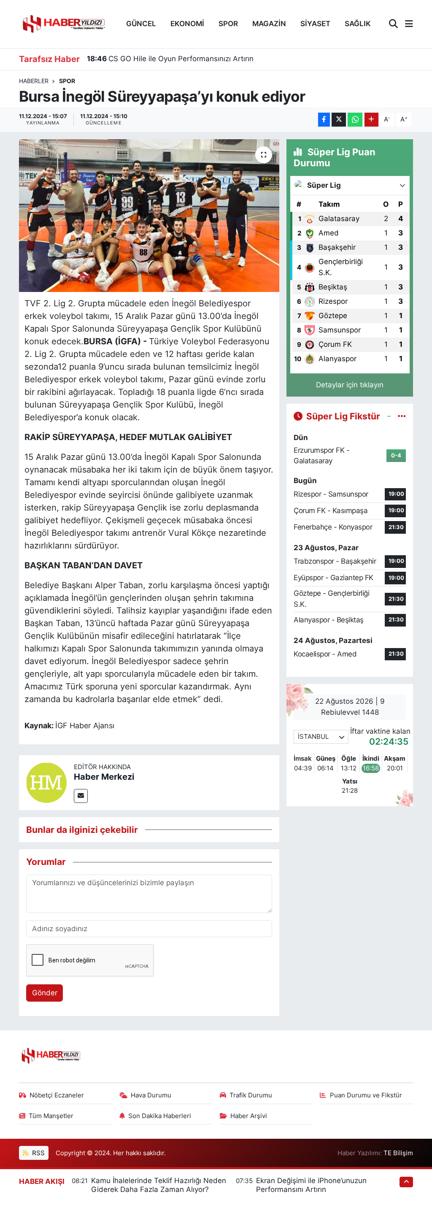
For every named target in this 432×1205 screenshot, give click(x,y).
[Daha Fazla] (371, 120)
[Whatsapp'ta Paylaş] (355, 120)
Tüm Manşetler (51, 1116)
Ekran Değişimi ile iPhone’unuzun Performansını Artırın (311, 1185)
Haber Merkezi (104, 777)
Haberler (34, 80)
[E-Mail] (81, 796)
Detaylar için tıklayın (349, 385)
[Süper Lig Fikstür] (402, 416)
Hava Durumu (151, 1095)
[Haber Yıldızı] (63, 23)
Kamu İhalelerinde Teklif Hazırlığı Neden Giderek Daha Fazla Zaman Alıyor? (158, 1185)
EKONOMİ (187, 23)
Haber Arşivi (248, 1116)
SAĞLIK (358, 23)
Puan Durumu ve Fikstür (366, 1095)
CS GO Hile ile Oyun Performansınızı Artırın (170, 58)
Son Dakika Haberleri (159, 1116)
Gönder (44, 993)
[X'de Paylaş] (339, 120)
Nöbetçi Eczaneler (57, 1095)
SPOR (228, 23)
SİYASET (315, 23)
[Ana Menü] (405, 24)
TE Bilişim (398, 1153)
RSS (37, 1153)
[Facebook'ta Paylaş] (324, 120)
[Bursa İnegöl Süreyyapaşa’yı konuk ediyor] (149, 215)
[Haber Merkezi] (46, 782)
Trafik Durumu (251, 1095)
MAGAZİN (269, 23)
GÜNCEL (141, 23)
